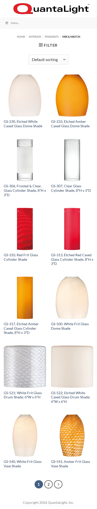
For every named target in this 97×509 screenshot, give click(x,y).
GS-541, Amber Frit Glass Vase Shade (70, 464)
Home (21, 36)
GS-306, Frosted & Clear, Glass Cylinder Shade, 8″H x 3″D (25, 190)
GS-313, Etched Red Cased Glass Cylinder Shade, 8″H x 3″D (72, 259)
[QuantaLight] (51, 8)
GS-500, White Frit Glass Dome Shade (70, 326)
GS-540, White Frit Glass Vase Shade (23, 464)
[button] (7, 8)
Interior (35, 36)
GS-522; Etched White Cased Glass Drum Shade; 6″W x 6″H (70, 397)
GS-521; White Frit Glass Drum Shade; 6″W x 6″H (23, 395)
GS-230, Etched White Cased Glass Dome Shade (23, 124)
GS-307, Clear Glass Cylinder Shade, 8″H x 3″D (71, 188)
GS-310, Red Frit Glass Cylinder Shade (21, 257)
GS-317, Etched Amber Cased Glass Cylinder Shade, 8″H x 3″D (21, 328)
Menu (14, 23)
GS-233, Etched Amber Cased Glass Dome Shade (70, 124)
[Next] (58, 484)
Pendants (52, 36)
